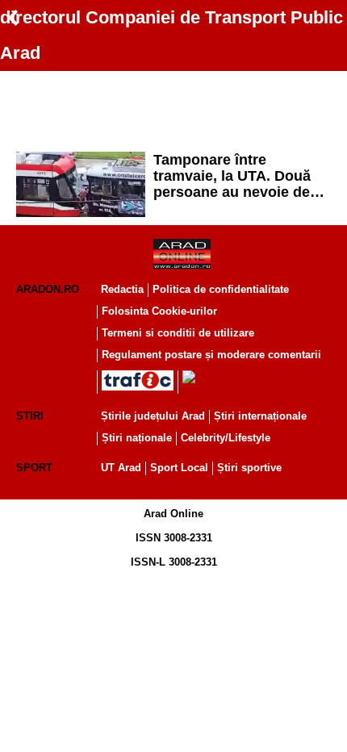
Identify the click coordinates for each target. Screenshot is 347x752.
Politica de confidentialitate (221, 289)
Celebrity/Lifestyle (225, 438)
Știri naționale (137, 438)
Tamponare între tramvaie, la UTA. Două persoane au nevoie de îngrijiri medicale (232, 176)
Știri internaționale (260, 416)
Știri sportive (249, 468)
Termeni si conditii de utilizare (178, 333)
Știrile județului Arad (153, 416)
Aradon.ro (47, 289)
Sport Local (179, 468)
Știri (30, 416)
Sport (34, 468)
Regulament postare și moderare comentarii (211, 355)
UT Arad (121, 468)
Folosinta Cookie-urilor (159, 311)
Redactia (122, 289)
